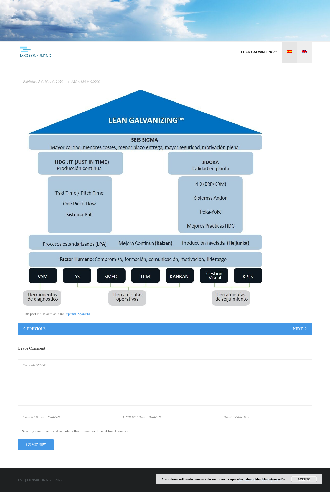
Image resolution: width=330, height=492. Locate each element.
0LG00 (95, 81)
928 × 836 (78, 81)
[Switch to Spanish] (289, 52)
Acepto (304, 479)
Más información (273, 479)
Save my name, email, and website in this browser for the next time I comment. (76, 430)
